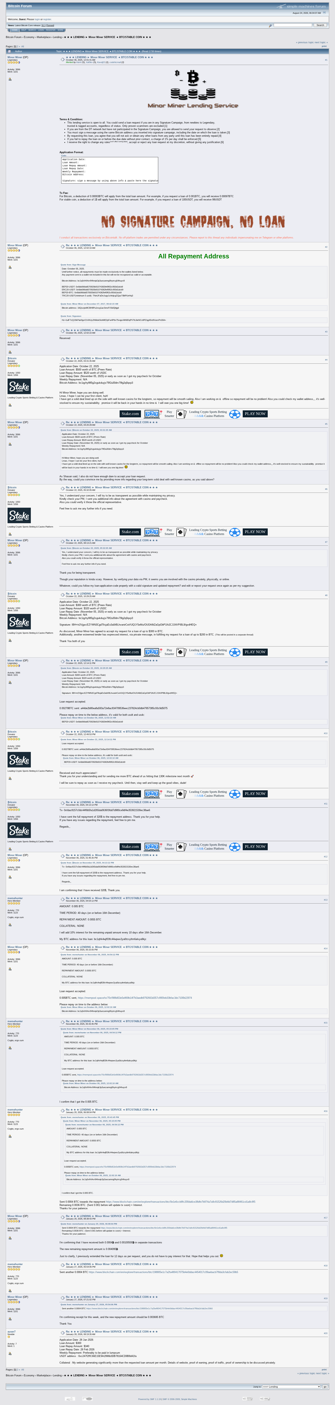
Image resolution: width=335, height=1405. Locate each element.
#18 (325, 1265)
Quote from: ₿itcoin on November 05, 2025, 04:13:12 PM (87, 863)
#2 (326, 247)
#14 (325, 948)
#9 (326, 662)
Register (50, 30)
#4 (326, 360)
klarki (78, 62)
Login (41, 30)
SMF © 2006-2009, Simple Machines (180, 1399)
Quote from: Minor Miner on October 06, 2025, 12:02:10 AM (88, 718)
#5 (326, 424)
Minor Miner (15, 57)
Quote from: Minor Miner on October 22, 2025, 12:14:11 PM (88, 739)
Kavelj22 (101, 62)
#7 (326, 542)
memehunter (15, 898)
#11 (325, 804)
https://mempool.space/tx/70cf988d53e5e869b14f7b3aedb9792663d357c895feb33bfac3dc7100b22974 (135, 997)
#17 (325, 1218)
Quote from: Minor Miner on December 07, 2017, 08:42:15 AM (89, 304)
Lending (57, 37)
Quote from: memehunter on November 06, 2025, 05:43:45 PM (90, 1117)
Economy (29, 37)
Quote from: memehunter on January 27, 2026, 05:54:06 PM (89, 1304)
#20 (325, 1333)
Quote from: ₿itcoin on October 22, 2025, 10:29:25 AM (86, 668)
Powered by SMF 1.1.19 (149, 1399)
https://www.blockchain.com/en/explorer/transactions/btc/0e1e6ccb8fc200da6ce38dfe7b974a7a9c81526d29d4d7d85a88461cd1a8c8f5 (180, 1201)
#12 (325, 856)
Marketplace (44, 37)
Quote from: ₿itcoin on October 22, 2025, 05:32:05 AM (86, 548)
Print (324, 46)
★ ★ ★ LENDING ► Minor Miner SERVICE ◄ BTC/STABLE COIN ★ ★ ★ (107, 37)
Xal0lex (89, 62)
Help (23, 30)
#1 (326, 60)
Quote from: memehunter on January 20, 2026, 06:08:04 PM (89, 1224)
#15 (325, 1023)
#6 (326, 489)
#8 (326, 595)
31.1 (43, 25)
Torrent (50, 25)
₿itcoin (12, 358)
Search (32, 30)
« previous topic (305, 42)
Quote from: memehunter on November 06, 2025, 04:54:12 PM (90, 955)
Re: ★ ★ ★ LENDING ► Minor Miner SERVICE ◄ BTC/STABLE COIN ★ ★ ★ (112, 245)
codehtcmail (115, 62)
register (47, 19)
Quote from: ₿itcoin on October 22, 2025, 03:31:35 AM (86, 430)
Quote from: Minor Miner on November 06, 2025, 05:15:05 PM (89, 1029)
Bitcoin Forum (14, 37)
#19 (325, 1298)
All (22, 46)
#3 (326, 332)
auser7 (12, 1331)
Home (14, 30)
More (60, 30)
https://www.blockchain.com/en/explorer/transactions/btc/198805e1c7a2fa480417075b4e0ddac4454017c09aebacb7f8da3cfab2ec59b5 (163, 1272)
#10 (325, 733)
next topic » (321, 42)
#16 (325, 1111)
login (37, 19)
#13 (325, 900)
